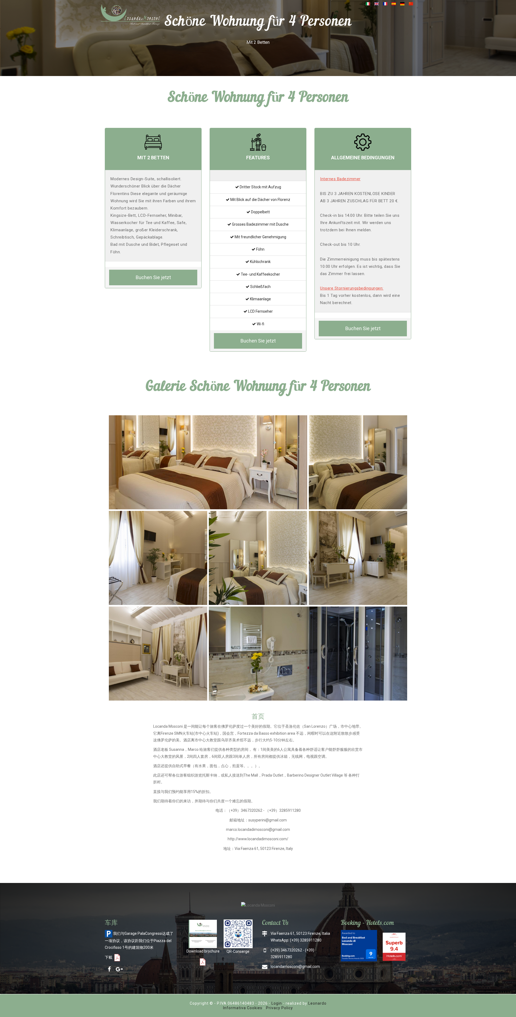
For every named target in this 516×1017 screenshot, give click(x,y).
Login (276, 1003)
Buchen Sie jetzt (153, 277)
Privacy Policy (279, 1008)
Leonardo (317, 1003)
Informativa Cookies (242, 1008)
